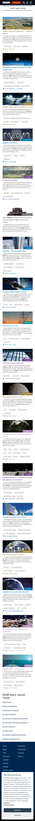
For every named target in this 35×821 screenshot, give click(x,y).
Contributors (22, 749)
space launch (17, 46)
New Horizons (16, 453)
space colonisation (8, 267)
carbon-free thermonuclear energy (12, 644)
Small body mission (25, 456)
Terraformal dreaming (10, 180)
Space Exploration (19, 267)
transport (27, 304)
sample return (20, 82)
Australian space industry (24, 530)
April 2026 (29, 666)
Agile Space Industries (9, 82)
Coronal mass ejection (13, 338)
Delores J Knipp (12, 344)
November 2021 (28, 394)
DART (5, 449)
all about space (7, 731)
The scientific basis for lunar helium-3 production (15, 630)
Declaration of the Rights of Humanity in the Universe (17, 118)
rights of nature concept (9, 496)
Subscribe (16, 2)
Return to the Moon (19, 492)
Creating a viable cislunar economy (14, 292)
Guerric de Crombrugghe (14, 378)
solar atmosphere (26, 338)
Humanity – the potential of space (14, 251)
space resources (25, 86)
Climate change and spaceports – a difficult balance (17, 32)
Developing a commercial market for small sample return (17, 68)
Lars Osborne (20, 88)
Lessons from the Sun (10, 326)
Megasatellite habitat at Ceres (13, 397)
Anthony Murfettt (13, 536)
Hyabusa (16, 449)
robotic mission (7, 456)
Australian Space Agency (10, 530)
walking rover (7, 159)
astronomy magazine (9, 706)
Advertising (21, 746)
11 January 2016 (27, 214)
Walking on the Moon (10, 143)
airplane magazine (8, 726)
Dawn (10, 449)
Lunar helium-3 (7, 648)
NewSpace (6, 567)
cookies (6, 803)
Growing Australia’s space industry (14, 517)
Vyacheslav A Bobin (21, 650)
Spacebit (22, 155)
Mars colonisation (20, 682)
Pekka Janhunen (12, 416)
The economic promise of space (13, 554)
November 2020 (28, 140)
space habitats (7, 413)
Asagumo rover (7, 155)
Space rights (24, 122)
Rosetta (16, 456)
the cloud (24, 608)
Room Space (6, 702)
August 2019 (28, 322)
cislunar (6, 304)
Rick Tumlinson (12, 124)
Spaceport (24, 46)
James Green (12, 459)
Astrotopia (6, 193)
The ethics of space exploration (13, 363)
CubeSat (16, 155)
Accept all (17, 810)
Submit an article (8, 770)
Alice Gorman (12, 498)
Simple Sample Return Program (11, 86)
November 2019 (28, 551)
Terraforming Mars (8, 196)
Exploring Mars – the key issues (13, 669)
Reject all (18, 815)
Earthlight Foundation (9, 264)
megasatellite (12, 410)
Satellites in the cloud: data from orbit (16, 592)
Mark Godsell (12, 49)
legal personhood (8, 492)
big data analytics (8, 605)
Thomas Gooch (20, 498)
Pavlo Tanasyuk (12, 161)
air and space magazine (10, 710)
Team (4, 753)
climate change (7, 46)
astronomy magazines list (11, 739)
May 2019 (29, 514)
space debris (7, 376)
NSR (18, 608)
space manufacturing (16, 567)
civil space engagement (9, 533)
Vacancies (6, 756)
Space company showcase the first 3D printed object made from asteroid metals (17, 219)
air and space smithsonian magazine (15, 722)
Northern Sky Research (9, 608)
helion (24, 644)
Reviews (5, 766)
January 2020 (28, 431)
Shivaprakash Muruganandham (16, 611)
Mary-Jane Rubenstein (16, 193)
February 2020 (28, 28)
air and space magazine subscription (15, 718)
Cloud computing (19, 605)
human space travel (8, 682)
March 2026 (28, 248)
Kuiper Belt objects (25, 449)
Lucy (5, 453)
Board (5, 749)
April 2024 (29, 177)
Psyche (24, 453)
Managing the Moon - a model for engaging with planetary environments (17, 478)
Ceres (5, 410)
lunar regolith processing (19, 648)
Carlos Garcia (12, 88)
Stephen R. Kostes (13, 573)
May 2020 (29, 64)
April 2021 (29, 474)
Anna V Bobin (12, 650)
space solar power (8, 571)
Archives (5, 763)
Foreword (21, 753)
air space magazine (9, 714)
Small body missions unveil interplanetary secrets (17, 435)
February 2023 (28, 626)
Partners (20, 756)
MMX (9, 453)
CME (5, 338)
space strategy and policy (24, 533)
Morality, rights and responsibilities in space (18, 107)
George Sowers (12, 307)
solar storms (7, 342)
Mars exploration (8, 685)
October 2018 (28, 360)
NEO (11, 304)
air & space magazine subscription (14, 735)
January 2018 (28, 289)
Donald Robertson (13, 688)
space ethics (27, 193)
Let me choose (9, 805)
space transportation (20, 571)
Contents (5, 760)
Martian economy (18, 685)
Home (5, 746)
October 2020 (28, 104)
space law (6, 122)
